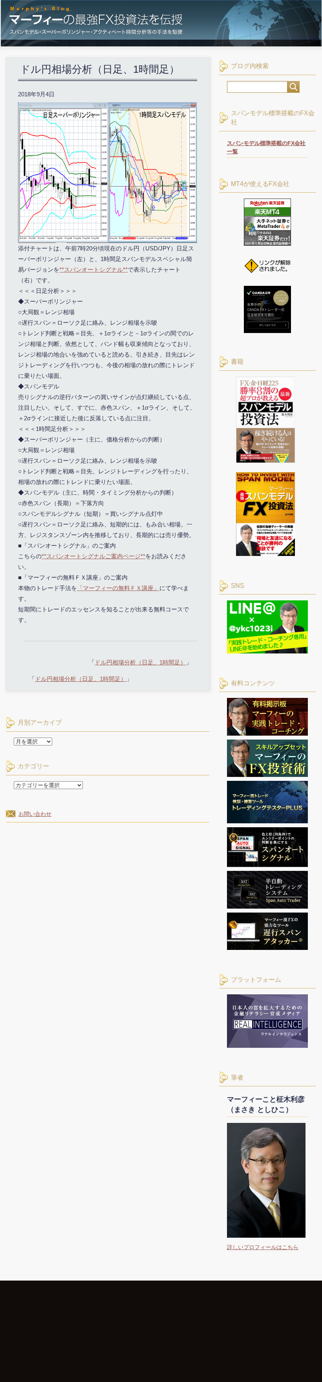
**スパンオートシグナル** (93, 269)
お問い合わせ (34, 814)
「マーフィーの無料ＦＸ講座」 (118, 588)
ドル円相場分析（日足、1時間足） (140, 662)
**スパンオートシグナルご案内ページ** (93, 556)
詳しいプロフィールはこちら (262, 1247)
